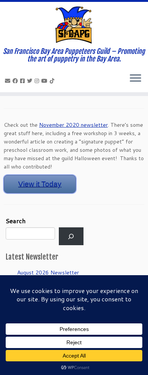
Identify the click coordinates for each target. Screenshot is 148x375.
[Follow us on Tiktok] (53, 81)
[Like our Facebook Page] (16, 81)
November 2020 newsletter (73, 125)
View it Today (39, 184)
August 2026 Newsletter (48, 272)
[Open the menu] (135, 78)
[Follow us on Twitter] (31, 81)
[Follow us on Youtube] (45, 81)
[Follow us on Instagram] (38, 81)
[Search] (71, 236)
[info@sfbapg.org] (9, 81)
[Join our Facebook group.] (23, 81)
